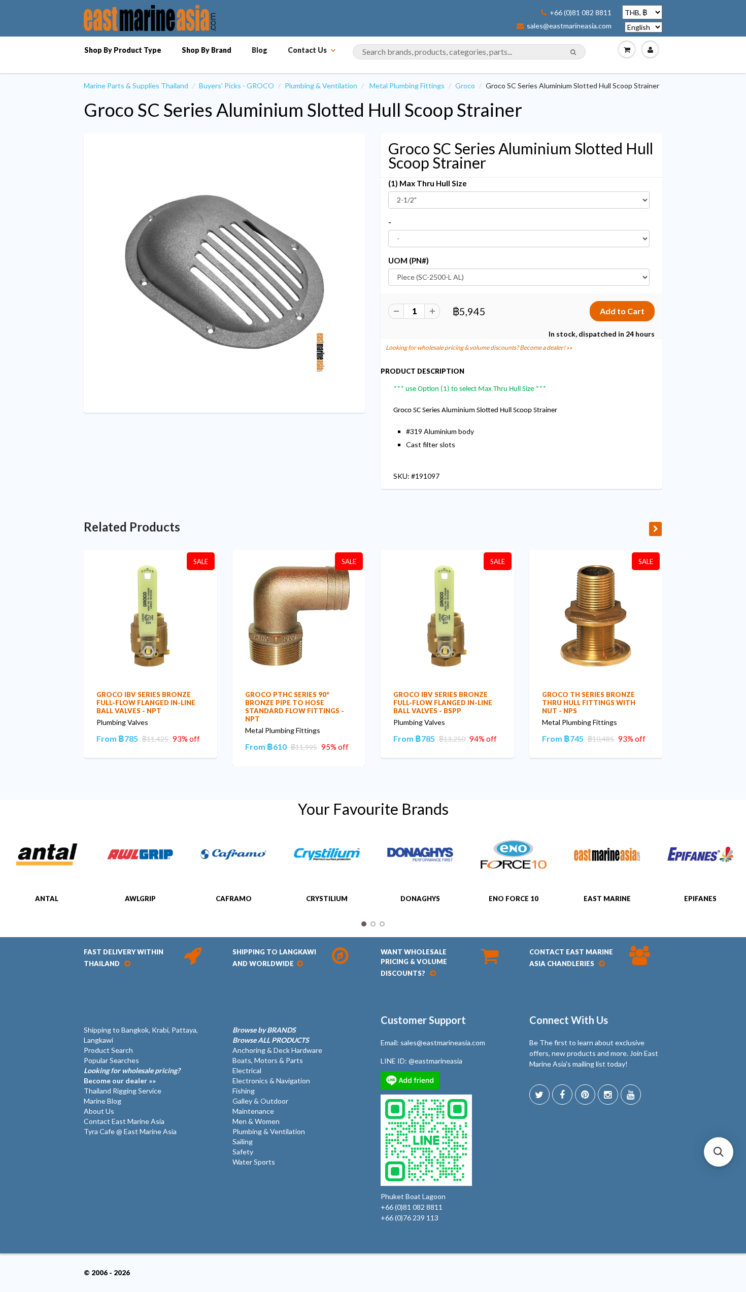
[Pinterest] (585, 1094)
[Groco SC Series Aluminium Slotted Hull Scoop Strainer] (224, 272)
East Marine (607, 899)
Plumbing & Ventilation (321, 85)
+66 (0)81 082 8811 (581, 13)
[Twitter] (539, 1094)
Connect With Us (568, 1020)
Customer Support (423, 1020)
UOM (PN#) (408, 260)
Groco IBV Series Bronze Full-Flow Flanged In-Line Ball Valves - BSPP (442, 702)
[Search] (573, 52)
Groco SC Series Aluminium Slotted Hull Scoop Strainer (303, 109)
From (117, 738)
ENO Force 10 (513, 899)
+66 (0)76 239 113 (409, 1217)
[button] (718, 1152)
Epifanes (700, 899)
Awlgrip (140, 899)
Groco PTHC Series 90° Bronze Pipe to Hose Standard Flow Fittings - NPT (294, 706)
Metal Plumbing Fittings (407, 85)
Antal (46, 899)
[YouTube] (631, 1094)
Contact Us (307, 50)
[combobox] (469, 51)
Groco (465, 85)
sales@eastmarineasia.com (569, 26)
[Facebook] (562, 1094)
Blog (259, 50)
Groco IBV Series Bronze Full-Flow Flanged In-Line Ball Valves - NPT (145, 702)
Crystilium (327, 899)
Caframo (234, 899)
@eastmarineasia (435, 1060)
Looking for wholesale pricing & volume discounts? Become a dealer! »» (479, 347)
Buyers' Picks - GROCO (236, 85)
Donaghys (420, 899)
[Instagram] (608, 1094)
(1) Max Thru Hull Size (427, 183)
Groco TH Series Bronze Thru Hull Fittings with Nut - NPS (588, 702)
